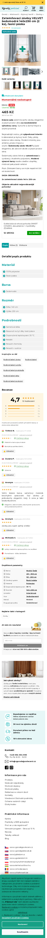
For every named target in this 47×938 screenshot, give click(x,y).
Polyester (30, 583)
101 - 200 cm (31, 577)
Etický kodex (10, 804)
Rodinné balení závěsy (12, 359)
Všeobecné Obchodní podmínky (19, 798)
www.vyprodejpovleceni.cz (21, 847)
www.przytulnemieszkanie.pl (22, 862)
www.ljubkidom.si (17, 854)
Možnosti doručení (14, 96)
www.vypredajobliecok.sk (21, 851)
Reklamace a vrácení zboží (16, 792)
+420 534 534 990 (18, 755)
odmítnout (22, 912)
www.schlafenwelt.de (19, 873)
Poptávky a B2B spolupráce (17, 822)
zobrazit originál (26, 435)
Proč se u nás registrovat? (16, 825)
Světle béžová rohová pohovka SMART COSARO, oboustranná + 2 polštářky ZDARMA (20, 226)
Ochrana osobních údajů (15, 801)
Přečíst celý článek (12, 697)
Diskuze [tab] (23, 245)
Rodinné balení (31, 359)
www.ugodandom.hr (18, 858)
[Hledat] (26, 7)
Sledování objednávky (14, 783)
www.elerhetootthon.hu (20, 865)
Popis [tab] (5, 245)
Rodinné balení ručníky (12, 365)
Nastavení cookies (10, 907)
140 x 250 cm (31, 590)
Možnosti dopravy (12, 786)
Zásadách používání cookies (15, 918)
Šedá (35, 571)
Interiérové (31, 593)
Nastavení (22, 924)
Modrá (29, 571)
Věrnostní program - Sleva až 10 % (20, 829)
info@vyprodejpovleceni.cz (23, 761)
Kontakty (9, 795)
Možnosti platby (12, 789)
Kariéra (8, 819)
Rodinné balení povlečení (13, 381)
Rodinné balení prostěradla (13, 370)
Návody (8, 832)
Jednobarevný (32, 596)
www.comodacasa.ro (19, 869)
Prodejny (9, 780)
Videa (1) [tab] (14, 245)
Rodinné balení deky (11, 376)
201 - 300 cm (31, 574)
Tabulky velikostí (12, 835)
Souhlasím (22, 932)
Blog (7, 838)
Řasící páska (31, 580)
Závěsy (5, 616)
